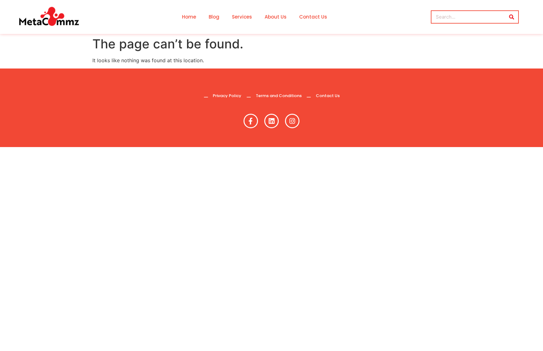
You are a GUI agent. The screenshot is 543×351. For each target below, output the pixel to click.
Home (189, 17)
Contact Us (313, 17)
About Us (276, 17)
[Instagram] (292, 121)
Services (242, 17)
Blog (214, 17)
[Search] (511, 17)
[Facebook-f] (251, 121)
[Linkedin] (271, 121)
